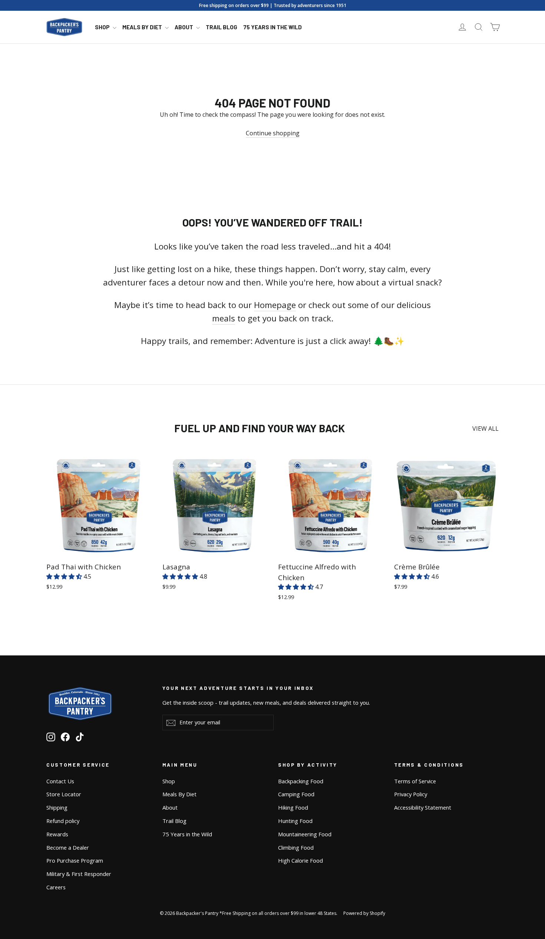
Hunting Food (295, 820)
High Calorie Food (300, 860)
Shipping (56, 807)
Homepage (275, 305)
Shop (103, 27)
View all (485, 428)
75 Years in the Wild (272, 27)
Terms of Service (415, 781)
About (184, 27)
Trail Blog (221, 27)
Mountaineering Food (304, 834)
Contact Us (60, 781)
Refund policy (62, 820)
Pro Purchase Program (74, 860)
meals (223, 318)
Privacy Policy (410, 794)
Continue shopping (273, 133)
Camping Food (296, 794)
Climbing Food (296, 847)
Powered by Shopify (364, 913)
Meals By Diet (142, 27)
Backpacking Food (300, 781)
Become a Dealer (67, 847)
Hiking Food (293, 807)
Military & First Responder (78, 873)
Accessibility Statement (422, 807)
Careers (56, 887)
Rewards (57, 834)
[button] (64, 576)
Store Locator (63, 794)
